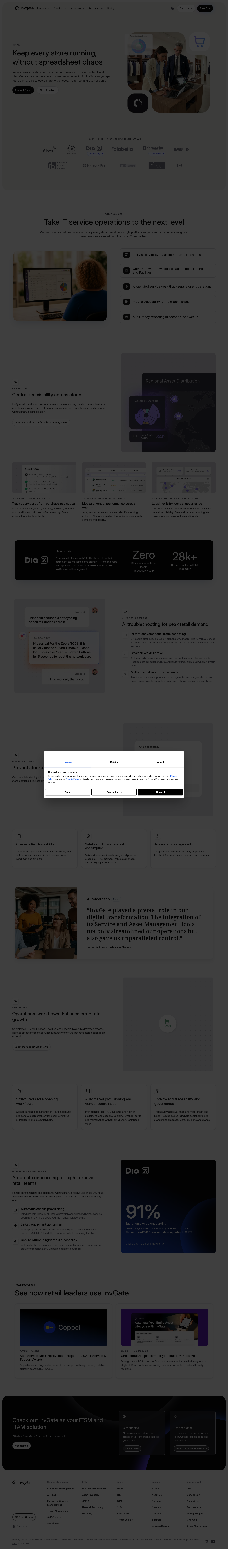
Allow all (160, 792)
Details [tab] (114, 762)
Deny (67, 792)
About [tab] (160, 762)
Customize (112, 792)
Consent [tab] (67, 762)
